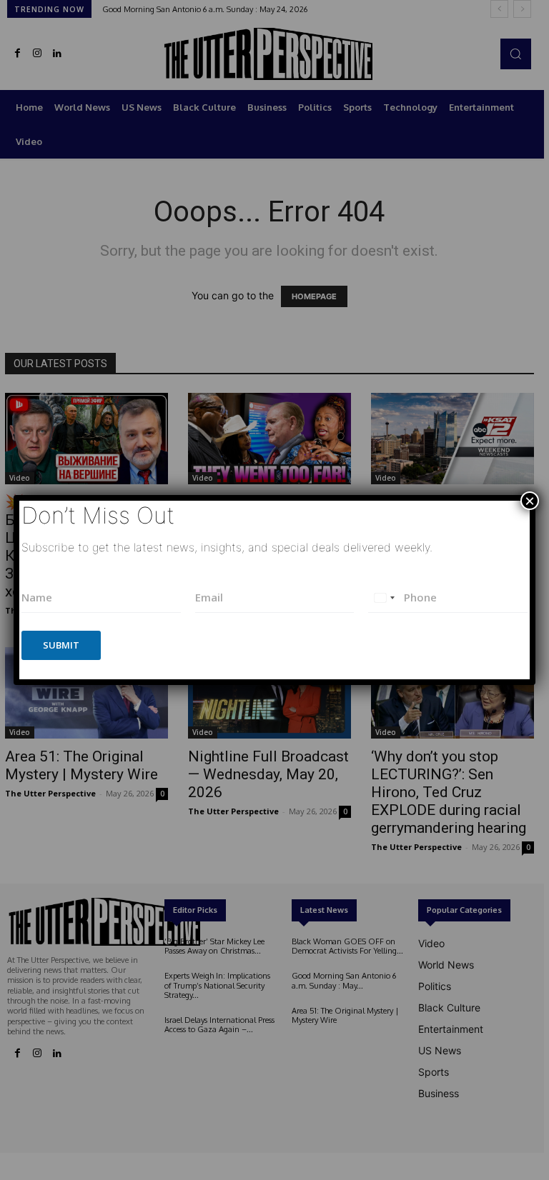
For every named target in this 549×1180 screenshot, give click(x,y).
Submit (61, 645)
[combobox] (384, 597)
